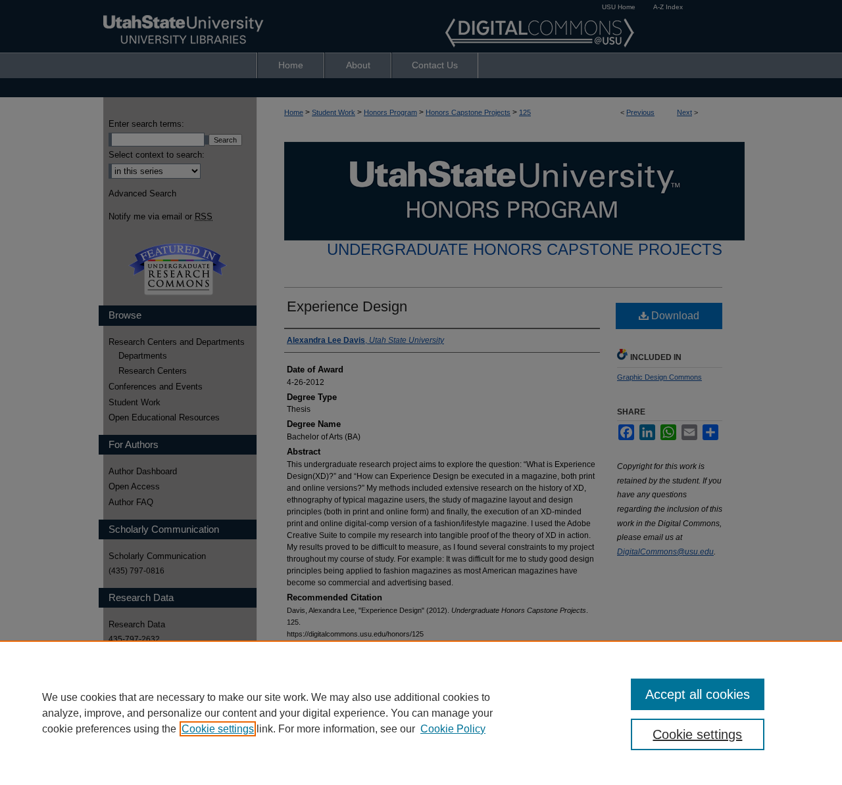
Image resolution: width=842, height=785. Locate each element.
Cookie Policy (452, 728)
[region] (421, 712)
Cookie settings (218, 728)
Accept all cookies (697, 694)
